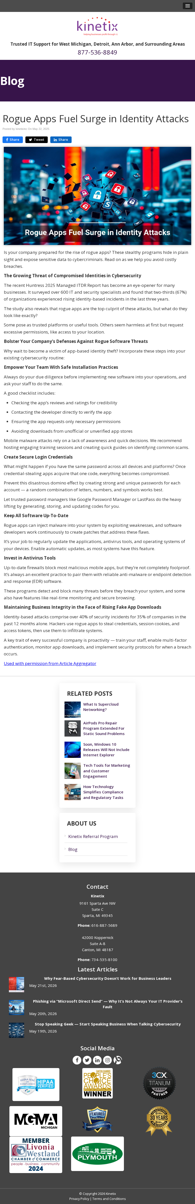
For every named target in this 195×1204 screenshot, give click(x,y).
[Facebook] (77, 1060)
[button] (187, 6)
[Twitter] (87, 1060)
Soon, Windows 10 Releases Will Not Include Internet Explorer (106, 749)
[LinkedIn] (97, 1060)
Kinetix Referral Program (93, 836)
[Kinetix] (97, 24)
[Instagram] (107, 1060)
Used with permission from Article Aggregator (50, 663)
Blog (72, 849)
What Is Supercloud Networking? (101, 707)
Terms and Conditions (109, 1198)
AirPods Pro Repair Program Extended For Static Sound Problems (104, 728)
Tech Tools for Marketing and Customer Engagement (106, 770)
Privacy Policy (79, 1198)
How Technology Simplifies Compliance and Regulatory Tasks (103, 792)
